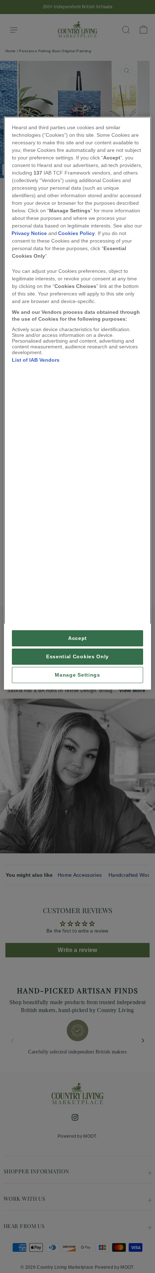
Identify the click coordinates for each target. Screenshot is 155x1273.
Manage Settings (77, 675)
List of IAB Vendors (35, 360)
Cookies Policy (76, 233)
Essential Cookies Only (77, 656)
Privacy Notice (29, 233)
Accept (77, 638)
